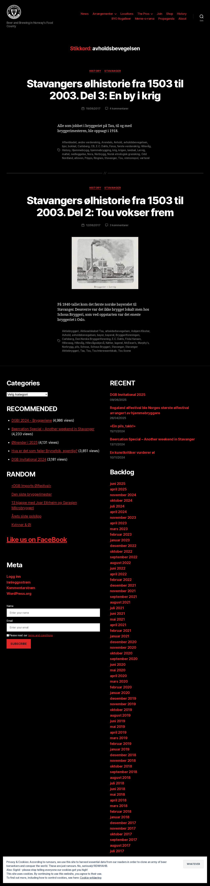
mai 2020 (117, 670)
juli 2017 (117, 851)
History (182, 13)
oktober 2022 (121, 551)
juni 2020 (118, 664)
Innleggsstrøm (19, 582)
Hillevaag (67, 342)
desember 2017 (123, 823)
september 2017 (123, 840)
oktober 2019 (121, 710)
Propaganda (166, 18)
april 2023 (118, 523)
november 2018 (123, 761)
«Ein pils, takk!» (122, 426)
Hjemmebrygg (80, 150)
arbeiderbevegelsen (117, 331)
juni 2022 (117, 568)
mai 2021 (117, 619)
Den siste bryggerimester (31, 494)
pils (77, 346)
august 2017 (120, 845)
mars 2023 (119, 529)
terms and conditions (40, 635)
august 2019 (120, 715)
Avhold (118, 142)
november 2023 (123, 518)
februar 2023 (121, 534)
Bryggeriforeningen (127, 335)
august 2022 (120, 563)
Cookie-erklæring (90, 877)
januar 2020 (120, 693)
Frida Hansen (133, 339)
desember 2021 (123, 585)
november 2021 (123, 591)
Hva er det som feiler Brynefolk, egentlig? (44, 451)
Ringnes (98, 158)
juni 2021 (117, 614)
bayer (100, 335)
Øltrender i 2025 (24, 442)
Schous (84, 346)
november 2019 (123, 704)
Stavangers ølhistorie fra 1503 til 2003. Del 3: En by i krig (105, 89)
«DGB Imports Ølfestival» (31, 486)
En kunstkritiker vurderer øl (132, 452)
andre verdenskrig (89, 142)
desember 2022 (123, 546)
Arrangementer (103, 13)
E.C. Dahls (102, 146)
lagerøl (119, 342)
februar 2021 (120, 631)
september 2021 (123, 597)
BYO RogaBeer (121, 18)
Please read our (31, 635)
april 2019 (118, 732)
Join (159, 13)
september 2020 (123, 659)
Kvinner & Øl (21, 525)
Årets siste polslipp (26, 516)
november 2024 (123, 495)
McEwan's (130, 342)
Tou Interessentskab (104, 350)
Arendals (106, 142)
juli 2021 (117, 608)
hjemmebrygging (100, 150)
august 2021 (120, 602)
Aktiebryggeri (70, 331)
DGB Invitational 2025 (127, 395)
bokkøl (72, 146)
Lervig (141, 150)
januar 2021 (119, 636)
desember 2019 (123, 698)
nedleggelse (78, 154)
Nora (90, 154)
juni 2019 (117, 721)
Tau (82, 350)
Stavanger (112, 70)
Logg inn (14, 576)
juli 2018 (117, 783)
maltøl (65, 154)
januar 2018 (119, 817)
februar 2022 (121, 580)
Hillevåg (146, 146)
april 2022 (118, 574)
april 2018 (118, 800)
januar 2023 (120, 540)
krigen (122, 150)
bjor (64, 146)
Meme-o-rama (144, 18)
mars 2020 (119, 681)
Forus (112, 146)
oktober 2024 (121, 500)
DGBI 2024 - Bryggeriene (31, 420)
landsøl (131, 150)
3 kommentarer (119, 225)
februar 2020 (121, 687)
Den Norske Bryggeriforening (93, 339)
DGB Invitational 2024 (28, 459)
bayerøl (109, 335)
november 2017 (123, 828)
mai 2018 (117, 794)
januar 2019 (119, 749)
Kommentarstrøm (21, 588)
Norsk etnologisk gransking (123, 154)
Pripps (88, 158)
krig (114, 150)
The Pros (143, 13)
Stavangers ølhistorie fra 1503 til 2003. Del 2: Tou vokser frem (105, 206)
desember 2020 (123, 642)
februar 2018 (120, 811)
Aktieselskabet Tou (92, 331)
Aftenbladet (69, 142)
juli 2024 (117, 506)
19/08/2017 (93, 108)
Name (10, 606)
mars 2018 (118, 806)
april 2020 (118, 676)
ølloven (78, 158)
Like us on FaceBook (37, 539)
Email (10, 620)
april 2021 (118, 625)
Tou (120, 158)
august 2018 (120, 778)
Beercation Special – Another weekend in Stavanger (52, 429)
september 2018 (123, 772)
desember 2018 (123, 755)
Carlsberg (84, 146)
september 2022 (123, 557)
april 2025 (118, 489)
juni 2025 (117, 484)
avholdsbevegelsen (135, 142)
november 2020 (123, 647)
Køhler (109, 342)
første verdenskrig (128, 146)
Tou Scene (124, 350)
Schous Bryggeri (100, 346)
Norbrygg (100, 154)
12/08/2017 (93, 225)
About (182, 18)
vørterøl (145, 158)
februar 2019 (120, 744)
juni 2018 (117, 789)
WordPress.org (19, 594)
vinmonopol (131, 158)
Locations (126, 13)
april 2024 (118, 512)
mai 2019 (117, 727)
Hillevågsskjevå (94, 342)
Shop (169, 13)
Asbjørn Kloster (140, 331)
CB (92, 146)
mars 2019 (118, 738)
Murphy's (143, 342)
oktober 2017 (121, 834)
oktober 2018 (121, 766)
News (84, 13)
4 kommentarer (119, 108)
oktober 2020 (121, 653)
